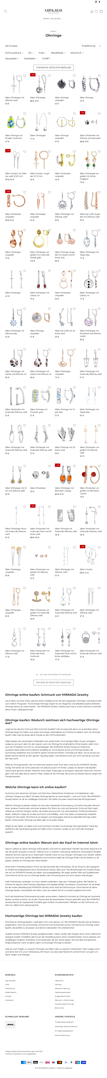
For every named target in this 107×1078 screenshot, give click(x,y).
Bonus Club (59, 1008)
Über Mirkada (10, 981)
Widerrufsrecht (10, 992)
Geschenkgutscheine (62, 992)
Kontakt (8, 996)
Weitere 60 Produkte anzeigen (53, 682)
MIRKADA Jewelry (28, 934)
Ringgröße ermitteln (62, 996)
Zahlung (58, 984)
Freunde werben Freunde (64, 1004)
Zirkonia (47, 768)
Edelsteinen (83, 793)
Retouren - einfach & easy (64, 1000)
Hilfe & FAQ (59, 981)
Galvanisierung (25, 829)
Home (53, 31)
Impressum (9, 1000)
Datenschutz (10, 988)
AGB (7, 984)
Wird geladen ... (53, 19)
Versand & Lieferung (62, 988)
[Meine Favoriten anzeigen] (96, 11)
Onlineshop (65, 852)
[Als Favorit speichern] (24, 75)
